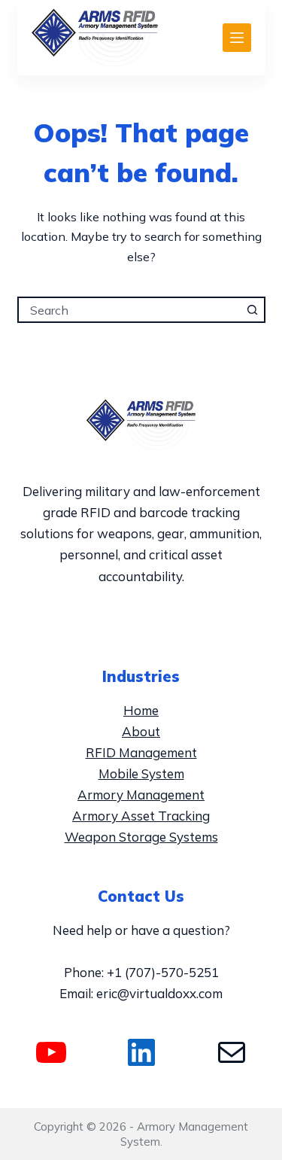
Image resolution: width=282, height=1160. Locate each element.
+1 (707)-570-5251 (163, 972)
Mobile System (141, 773)
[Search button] (252, 309)
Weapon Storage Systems (141, 837)
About (141, 731)
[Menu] (237, 37)
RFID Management (141, 752)
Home (141, 710)
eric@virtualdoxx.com (159, 993)
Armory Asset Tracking (141, 816)
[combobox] (130, 310)
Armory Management (141, 794)
